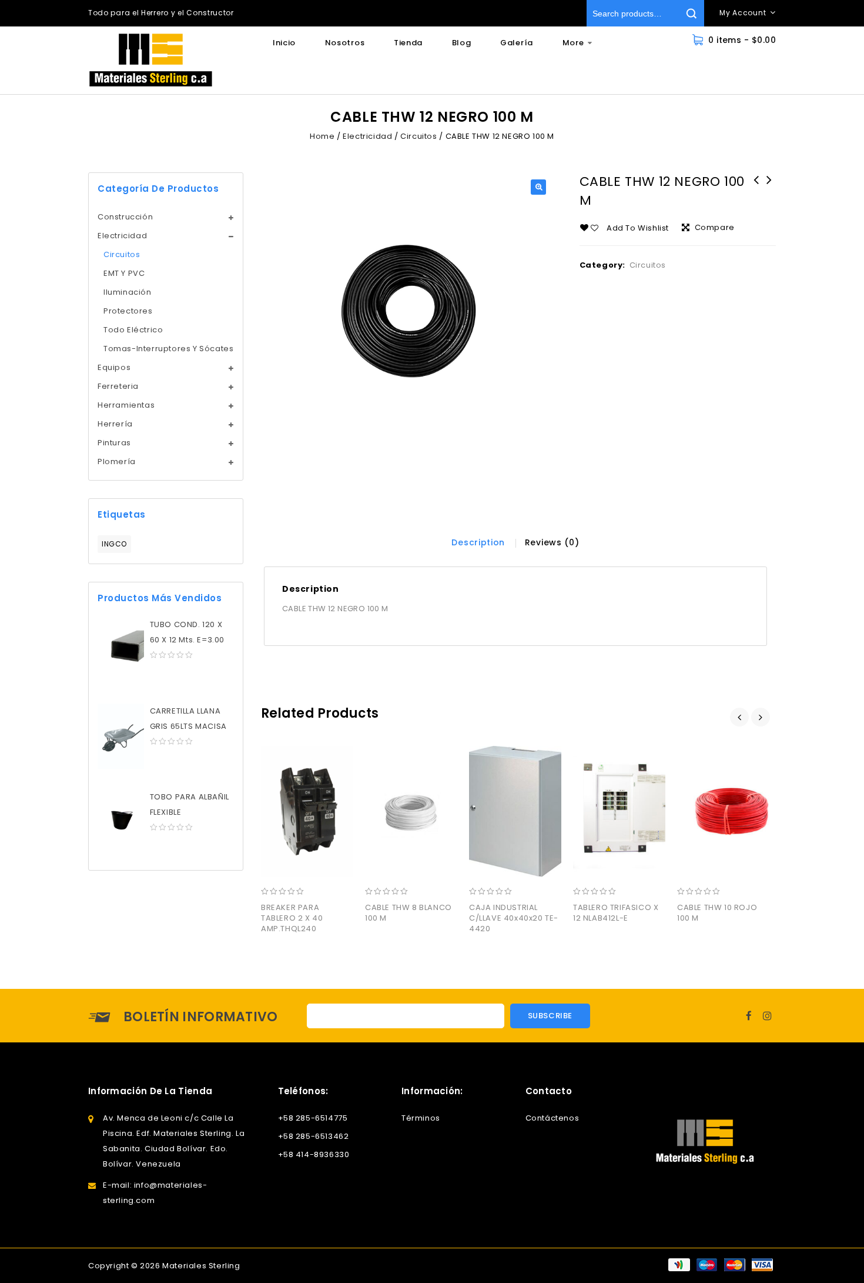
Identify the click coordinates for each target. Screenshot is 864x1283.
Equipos (114, 367)
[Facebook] (749, 1015)
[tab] (478, 542)
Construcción (125, 216)
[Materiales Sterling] (150, 60)
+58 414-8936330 (314, 1154)
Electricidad (367, 136)
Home (322, 136)
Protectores (128, 310)
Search (691, 13)
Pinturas (114, 442)
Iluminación (127, 292)
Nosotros (345, 42)
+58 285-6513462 (313, 1136)
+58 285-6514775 (313, 1118)
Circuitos (418, 136)
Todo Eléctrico (133, 329)
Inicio (284, 42)
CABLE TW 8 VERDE (756, 187)
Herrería (115, 423)
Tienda (408, 42)
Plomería (117, 461)
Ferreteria (118, 386)
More (573, 42)
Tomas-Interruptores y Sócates (168, 348)
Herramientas (126, 405)
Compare (715, 227)
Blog (461, 42)
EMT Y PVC (124, 273)
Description (478, 542)
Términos (420, 1118)
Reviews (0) (552, 542)
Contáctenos (552, 1118)
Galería (516, 42)
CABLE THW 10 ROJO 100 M (769, 187)
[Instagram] (767, 1015)
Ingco (114, 544)
